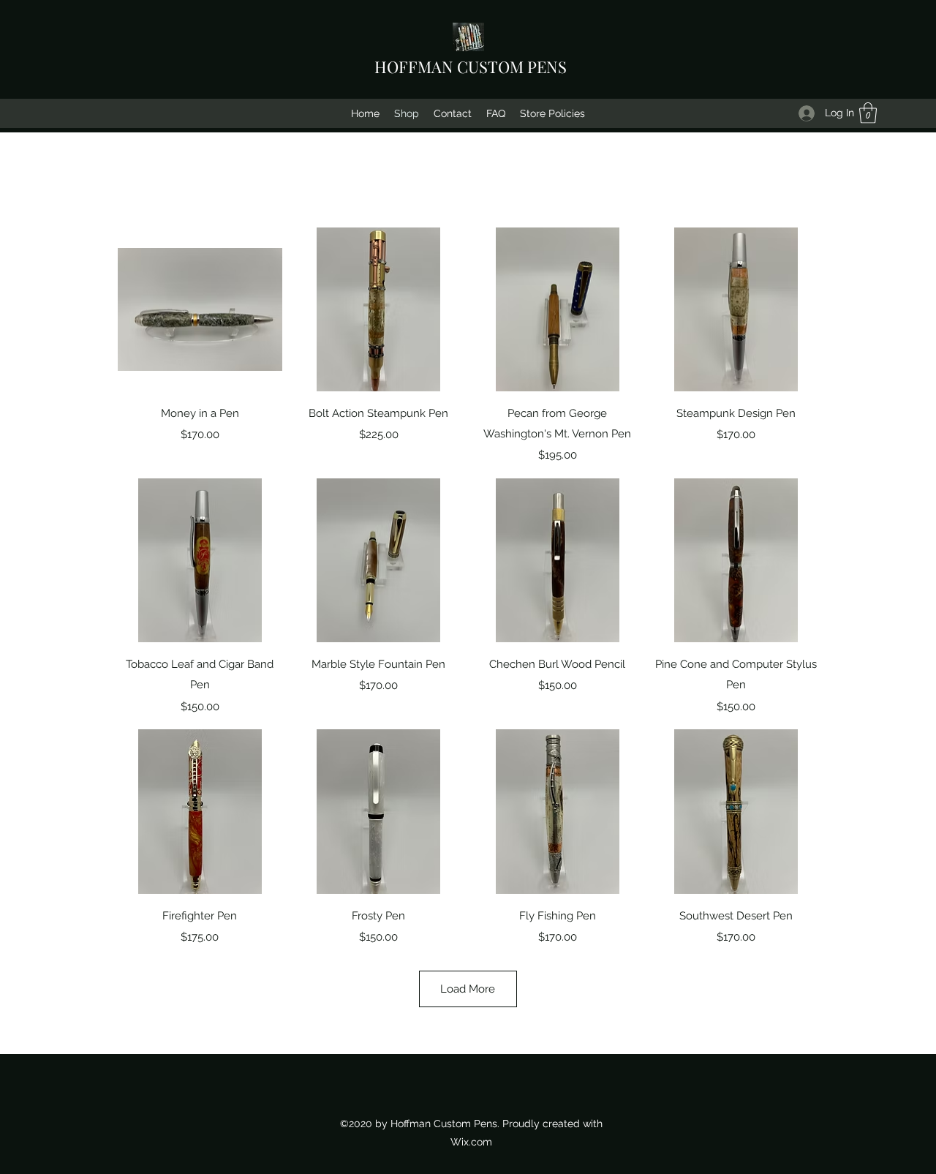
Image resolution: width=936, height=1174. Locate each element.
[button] (868, 113)
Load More (467, 989)
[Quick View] (200, 309)
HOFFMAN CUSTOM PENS (470, 67)
